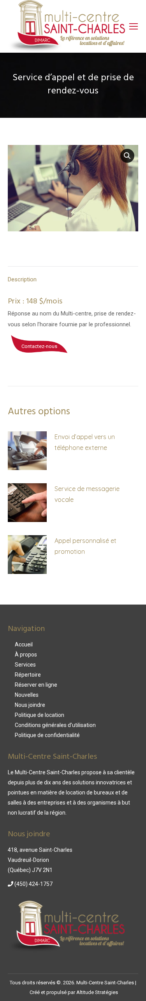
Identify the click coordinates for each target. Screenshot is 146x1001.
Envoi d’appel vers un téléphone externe (85, 442)
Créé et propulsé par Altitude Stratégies (74, 992)
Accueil (24, 644)
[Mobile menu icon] (133, 26)
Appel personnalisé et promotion (85, 546)
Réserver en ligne (36, 685)
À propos (26, 654)
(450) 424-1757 (33, 884)
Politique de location (39, 715)
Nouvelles (27, 695)
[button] (127, 156)
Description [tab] (22, 279)
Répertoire (28, 675)
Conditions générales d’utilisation (55, 725)
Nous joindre (30, 705)
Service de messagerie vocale (87, 494)
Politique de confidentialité (47, 735)
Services (25, 665)
